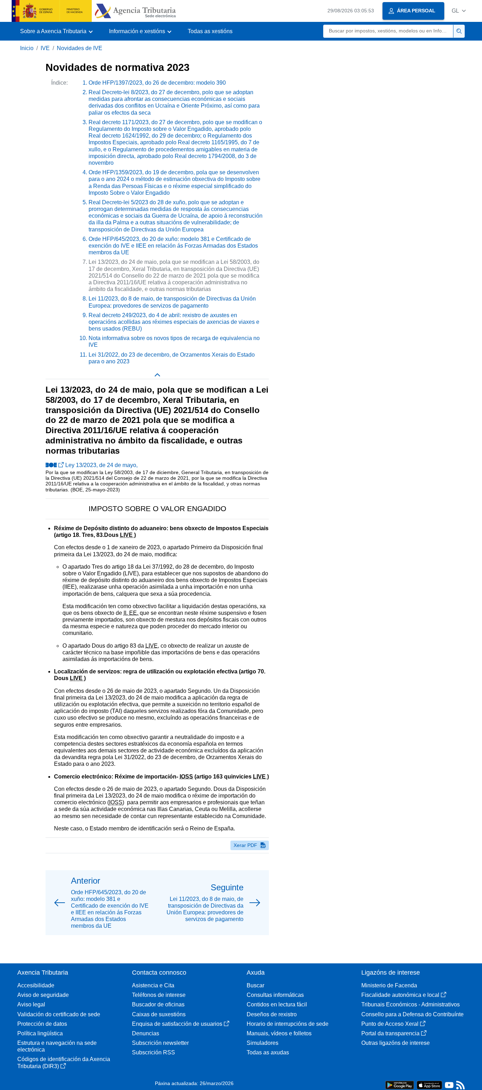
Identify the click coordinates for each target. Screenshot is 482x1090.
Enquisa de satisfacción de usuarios (177, 1024)
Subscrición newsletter (160, 1043)
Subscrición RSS (153, 1052)
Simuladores (262, 1043)
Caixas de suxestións (159, 1014)
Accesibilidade (35, 985)
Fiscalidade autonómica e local (400, 995)
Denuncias (145, 1033)
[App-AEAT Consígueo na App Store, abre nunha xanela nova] (429, 1085)
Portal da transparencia (390, 1033)
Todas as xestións (210, 31)
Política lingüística (40, 1033)
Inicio (27, 48)
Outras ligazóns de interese (395, 1043)
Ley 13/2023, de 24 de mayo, (101, 465)
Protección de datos (42, 1024)
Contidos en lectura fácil (277, 1004)
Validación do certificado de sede (58, 1014)
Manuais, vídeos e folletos (279, 1033)
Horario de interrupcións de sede (288, 1024)
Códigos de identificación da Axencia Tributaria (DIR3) (63, 1062)
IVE (45, 48)
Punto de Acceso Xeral (389, 1024)
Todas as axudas (268, 1052)
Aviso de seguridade (43, 995)
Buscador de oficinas (158, 1004)
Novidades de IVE (79, 48)
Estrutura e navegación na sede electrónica (57, 1046)
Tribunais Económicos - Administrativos (410, 1004)
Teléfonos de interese (159, 995)
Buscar (255, 985)
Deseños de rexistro (272, 1014)
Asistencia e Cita (153, 985)
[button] (458, 11)
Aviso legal (31, 1004)
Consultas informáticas (275, 995)
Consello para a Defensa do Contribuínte (412, 1014)
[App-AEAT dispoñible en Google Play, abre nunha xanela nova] (399, 1085)
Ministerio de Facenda (389, 985)
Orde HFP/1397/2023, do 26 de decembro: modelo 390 (157, 83)
